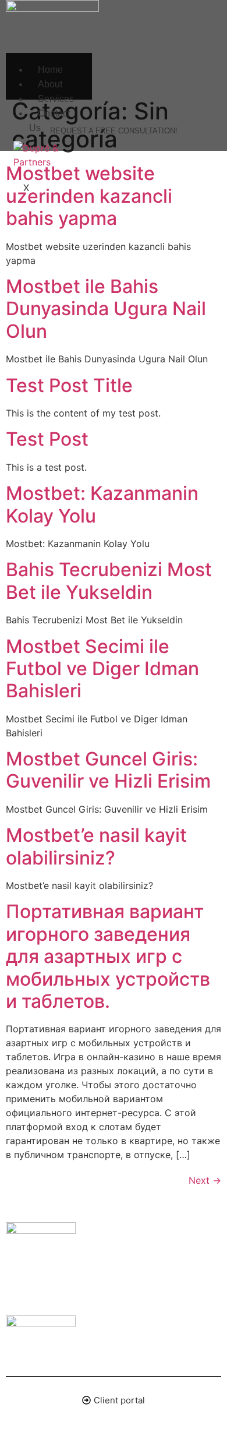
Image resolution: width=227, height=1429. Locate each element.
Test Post (47, 439)
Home (50, 70)
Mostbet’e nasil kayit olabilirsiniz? (96, 846)
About (50, 84)
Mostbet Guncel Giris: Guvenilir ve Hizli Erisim (108, 769)
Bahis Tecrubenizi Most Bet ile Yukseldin (109, 580)
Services (56, 99)
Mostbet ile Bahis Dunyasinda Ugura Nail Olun (106, 309)
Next (205, 1180)
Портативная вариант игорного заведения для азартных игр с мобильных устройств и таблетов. (108, 956)
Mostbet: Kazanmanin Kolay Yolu (102, 504)
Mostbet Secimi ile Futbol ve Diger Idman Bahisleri (102, 669)
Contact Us (49, 120)
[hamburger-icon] (79, 57)
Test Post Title (69, 385)
